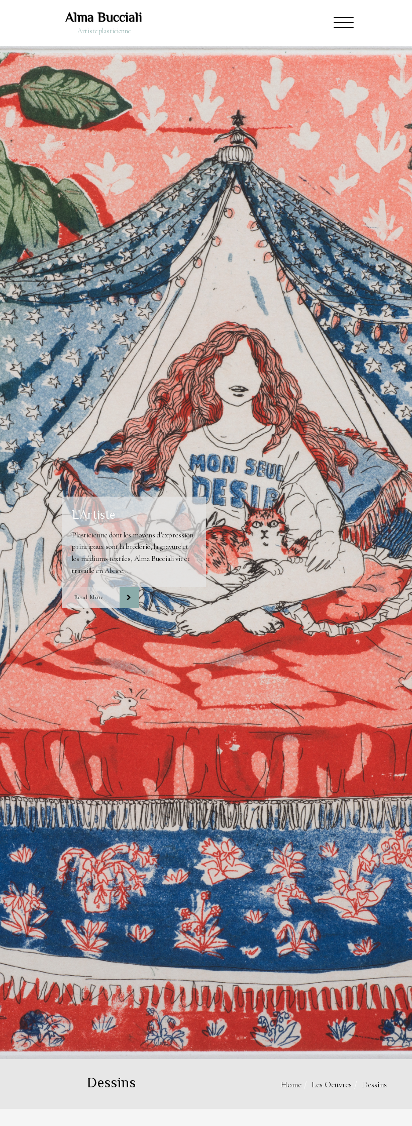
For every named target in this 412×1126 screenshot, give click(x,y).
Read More (89, 597)
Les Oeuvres (332, 1084)
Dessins (374, 1084)
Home (291, 1084)
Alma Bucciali (103, 17)
